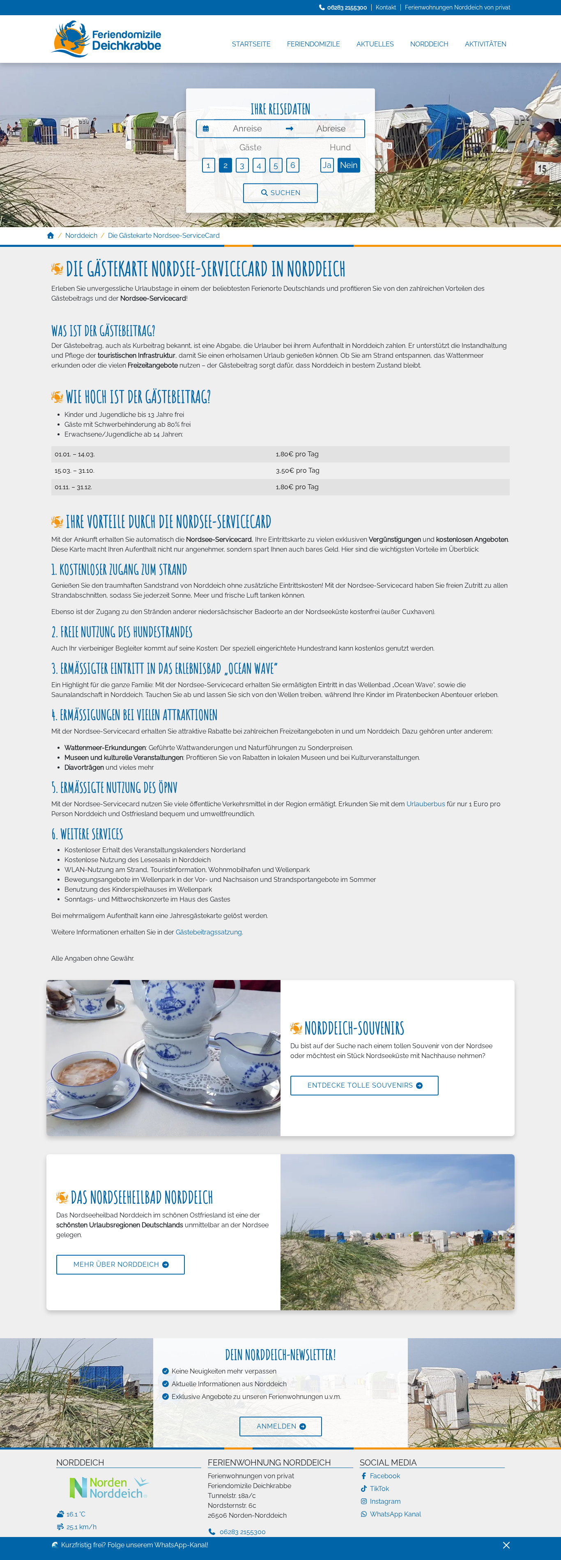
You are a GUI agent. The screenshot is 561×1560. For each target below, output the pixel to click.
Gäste (250, 147)
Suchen (285, 193)
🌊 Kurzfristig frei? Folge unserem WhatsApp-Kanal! (129, 1545)
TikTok (379, 1489)
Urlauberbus (426, 804)
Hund (340, 147)
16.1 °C (76, 1514)
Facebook (385, 1476)
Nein (349, 165)
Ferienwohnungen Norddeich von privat (457, 7)
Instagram (385, 1501)
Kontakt (386, 7)
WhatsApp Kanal (395, 1514)
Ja (327, 165)
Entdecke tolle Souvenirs (360, 1085)
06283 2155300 (242, 1532)
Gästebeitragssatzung (209, 932)
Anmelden (277, 1426)
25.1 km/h (82, 1527)
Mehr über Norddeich (116, 1264)
